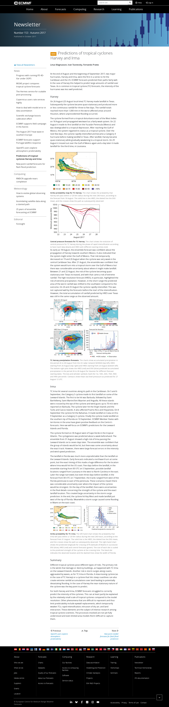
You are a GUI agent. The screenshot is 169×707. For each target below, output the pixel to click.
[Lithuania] (133, 649)
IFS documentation (142, 678)
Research (99, 9)
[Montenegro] (137, 649)
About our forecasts (45, 678)
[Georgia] (117, 649)
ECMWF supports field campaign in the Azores (31, 125)
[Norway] (72, 649)
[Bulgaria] (108, 649)
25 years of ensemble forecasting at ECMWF (26, 211)
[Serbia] (80, 649)
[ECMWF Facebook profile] (81, 701)
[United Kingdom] (104, 649)
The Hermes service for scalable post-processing (31, 93)
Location (17, 694)
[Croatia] (23, 649)
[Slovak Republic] (153, 649)
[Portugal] (76, 649)
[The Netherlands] (68, 649)
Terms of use (134, 702)
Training (113, 662)
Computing (79, 9)
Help (138, 2)
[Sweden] (92, 649)
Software (65, 675)
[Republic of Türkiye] (100, 649)
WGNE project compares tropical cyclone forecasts (28, 85)
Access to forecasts (45, 683)
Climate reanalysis (93, 673)
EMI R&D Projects (93, 683)
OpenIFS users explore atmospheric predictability (28, 149)
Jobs (15, 673)
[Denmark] (27, 649)
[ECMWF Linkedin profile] (71, 701)
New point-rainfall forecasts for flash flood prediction (30, 165)
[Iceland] (51, 649)
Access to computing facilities (70, 669)
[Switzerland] (96, 649)
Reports (138, 673)
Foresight (20, 224)
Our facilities (67, 662)
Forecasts (60, 9)
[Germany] (43, 649)
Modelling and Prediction (95, 668)
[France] (39, 649)
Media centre (19, 678)
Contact (144, 702)
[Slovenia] (84, 649)
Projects (89, 678)
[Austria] (15, 649)
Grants (16, 688)
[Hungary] (121, 649)
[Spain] (88, 649)
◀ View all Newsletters (24, 65)
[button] (159, 697)
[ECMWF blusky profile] (76, 701)
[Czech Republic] (112, 649)
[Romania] (149, 649)
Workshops (114, 668)
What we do (18, 668)
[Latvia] (129, 649)
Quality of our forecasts (47, 673)
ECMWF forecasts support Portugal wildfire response (28, 141)
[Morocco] (141, 649)
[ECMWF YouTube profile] (98, 701)
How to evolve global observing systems (30, 195)
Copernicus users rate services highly (30, 101)
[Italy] (60, 649)
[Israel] (125, 649)
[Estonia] (31, 649)
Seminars (114, 673)
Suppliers (17, 683)
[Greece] (48, 649)
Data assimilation (92, 662)
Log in (149, 2)
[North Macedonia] (145, 649)
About (44, 9)
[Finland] (35, 649)
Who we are (18, 662)
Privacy (124, 702)
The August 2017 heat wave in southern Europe (30, 133)
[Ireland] (56, 649)
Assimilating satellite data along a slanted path (31, 203)
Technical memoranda (143, 668)
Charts (40, 662)
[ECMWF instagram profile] (92, 701)
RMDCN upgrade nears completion (27, 180)
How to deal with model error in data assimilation (31, 109)
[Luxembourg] (64, 649)
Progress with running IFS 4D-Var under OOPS (30, 77)
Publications (136, 9)
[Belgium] (19, 649)
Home (29, 9)
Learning (116, 9)
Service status (67, 680)
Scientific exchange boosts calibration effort (28, 117)
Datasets (41, 668)
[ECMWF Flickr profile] (87, 701)
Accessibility (115, 702)
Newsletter (139, 662)
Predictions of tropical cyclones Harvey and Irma (29, 157)
